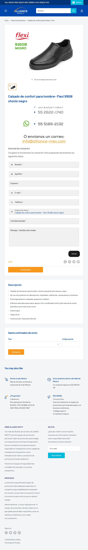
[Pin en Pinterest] (69, 261)
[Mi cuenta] (82, 10)
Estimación (16, 352)
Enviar (74, 254)
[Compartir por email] (78, 261)
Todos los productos (18, 20)
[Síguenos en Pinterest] (19, 532)
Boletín (78, 2)
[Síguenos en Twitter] (10, 532)
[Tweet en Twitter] (74, 261)
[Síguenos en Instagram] (14, 532)
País (10, 339)
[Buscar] (73, 10)
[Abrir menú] (6, 11)
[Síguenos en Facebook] (6, 532)
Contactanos (25, 270)
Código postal (67, 339)
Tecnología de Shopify (12, 543)
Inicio (7, 20)
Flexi (10, 262)
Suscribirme (56, 455)
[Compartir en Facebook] (65, 261)
